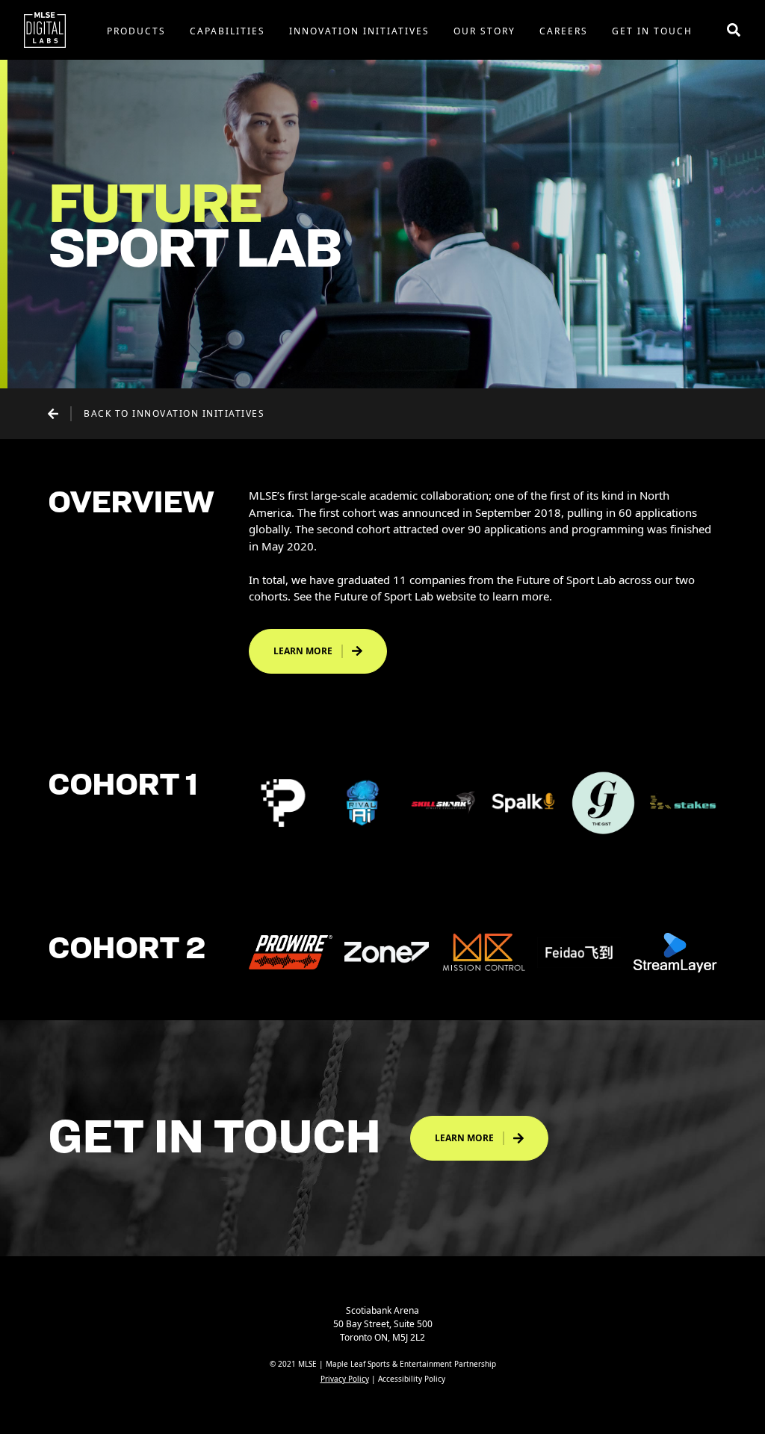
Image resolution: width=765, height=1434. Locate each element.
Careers (563, 31)
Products (136, 31)
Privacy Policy (344, 1379)
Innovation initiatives (359, 31)
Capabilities (227, 31)
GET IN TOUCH (652, 31)
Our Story (484, 31)
